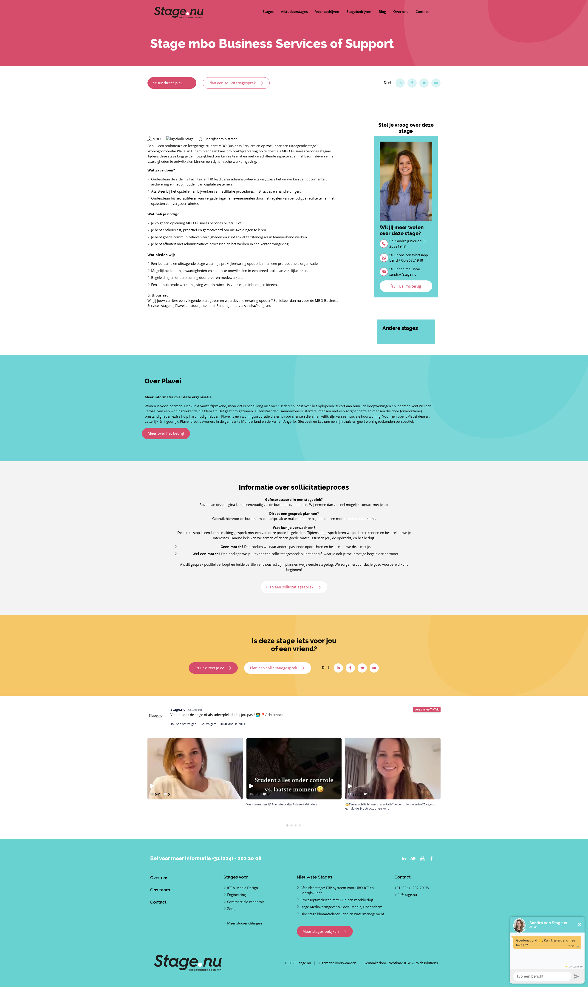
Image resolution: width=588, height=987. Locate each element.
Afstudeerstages (294, 11)
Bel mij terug (409, 286)
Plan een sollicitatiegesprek (233, 83)
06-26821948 (412, 260)
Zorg (231, 908)
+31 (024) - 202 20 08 (236, 858)
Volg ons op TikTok (427, 709)
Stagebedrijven (359, 11)
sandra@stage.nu (402, 274)
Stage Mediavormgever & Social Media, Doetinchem (341, 906)
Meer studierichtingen (244, 923)
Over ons (400, 11)
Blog (382, 11)
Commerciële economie (246, 901)
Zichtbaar (395, 963)
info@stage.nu (405, 894)
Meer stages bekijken (321, 931)
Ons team (160, 889)
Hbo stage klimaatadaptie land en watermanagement (342, 914)
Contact (422, 11)
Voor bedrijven (327, 11)
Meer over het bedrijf (166, 433)
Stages (268, 11)
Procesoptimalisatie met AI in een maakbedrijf (336, 900)
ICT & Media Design (242, 887)
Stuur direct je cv (168, 83)
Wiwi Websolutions (422, 963)
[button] (287, 825)
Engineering (236, 894)
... (289, 808)
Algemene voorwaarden (337, 963)
